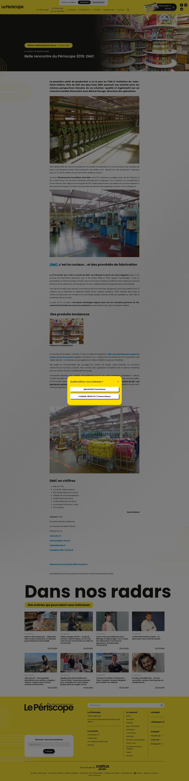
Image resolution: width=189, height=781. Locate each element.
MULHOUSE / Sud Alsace (94, 389)
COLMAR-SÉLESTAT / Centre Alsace (94, 396)
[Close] (118, 381)
